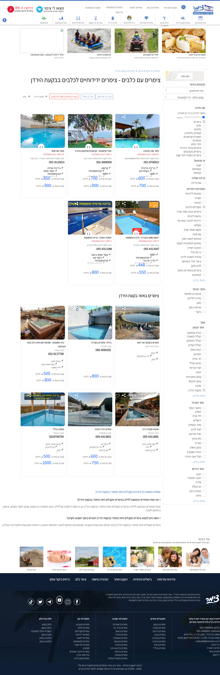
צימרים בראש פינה (118, 648)
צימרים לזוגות (136, 7)
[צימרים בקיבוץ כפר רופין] (137, 338)
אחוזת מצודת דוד (150, 429)
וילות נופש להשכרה (164, 24)
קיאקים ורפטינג (104, 54)
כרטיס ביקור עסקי (59, 579)
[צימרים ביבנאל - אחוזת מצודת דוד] (137, 425)
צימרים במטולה (120, 638)
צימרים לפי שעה (82, 644)
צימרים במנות (121, 655)
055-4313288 (104, 249)
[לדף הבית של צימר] (203, 14)
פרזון (89, 245)
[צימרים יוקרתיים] (146, 19)
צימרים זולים (83, 627)
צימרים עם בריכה (183, 22)
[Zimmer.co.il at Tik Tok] (31, 600)
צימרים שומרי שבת (142, 569)
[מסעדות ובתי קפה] (184, 30)
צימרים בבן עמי (120, 641)
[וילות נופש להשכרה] (164, 19)
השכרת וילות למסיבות (41, 631)
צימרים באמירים (120, 624)
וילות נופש (46, 624)
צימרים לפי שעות (96, 22)
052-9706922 (152, 162)
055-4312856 (151, 436)
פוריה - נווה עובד (37, 158)
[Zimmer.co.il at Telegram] (49, 600)
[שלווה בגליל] (42, 425)
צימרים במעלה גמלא (117, 658)
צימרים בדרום (159, 631)
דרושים (216, 654)
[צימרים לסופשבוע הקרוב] (18, 12)
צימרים (157, 71)
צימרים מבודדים (86, 569)
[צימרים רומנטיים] (170, 566)
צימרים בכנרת (159, 641)
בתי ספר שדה (83, 655)
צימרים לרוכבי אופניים (79, 651)
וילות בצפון (46, 627)
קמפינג (86, 648)
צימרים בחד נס (120, 627)
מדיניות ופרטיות (166, 579)
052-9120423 (57, 162)
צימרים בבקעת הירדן (124, 71)
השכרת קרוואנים (93, 7)
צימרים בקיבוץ (61, 22)
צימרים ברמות (121, 651)
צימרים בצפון (153, 7)
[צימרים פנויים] (200, 19)
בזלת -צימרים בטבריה (101, 342)
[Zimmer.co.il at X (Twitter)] (40, 600)
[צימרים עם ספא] (59, 566)
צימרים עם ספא (59, 569)
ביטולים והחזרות (142, 579)
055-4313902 (104, 436)
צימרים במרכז (159, 627)
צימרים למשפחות (114, 7)
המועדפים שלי (170, 7)
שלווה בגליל (58, 429)
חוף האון (87, 158)
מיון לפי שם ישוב (104, 96)
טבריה (136, 245)
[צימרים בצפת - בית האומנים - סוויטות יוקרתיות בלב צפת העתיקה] (42, 338)
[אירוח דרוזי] (112, 19)
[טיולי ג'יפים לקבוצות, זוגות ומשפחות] (42, 30)
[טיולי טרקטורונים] (136, 30)
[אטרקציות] (44, 19)
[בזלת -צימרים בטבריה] (89, 338)
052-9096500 (104, 162)
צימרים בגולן (159, 644)
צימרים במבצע (82, 624)
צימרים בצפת (121, 644)
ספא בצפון (46, 634)
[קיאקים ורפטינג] (89, 30)
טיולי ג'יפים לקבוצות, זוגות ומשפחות (47, 54)
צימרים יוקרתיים (146, 22)
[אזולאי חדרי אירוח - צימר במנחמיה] (89, 425)
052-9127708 (56, 354)
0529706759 (57, 436)
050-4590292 (104, 350)
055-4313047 (152, 249)
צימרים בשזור (121, 631)
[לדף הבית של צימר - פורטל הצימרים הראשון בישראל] (213, 603)
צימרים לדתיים (78, 22)
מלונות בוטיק (45, 638)
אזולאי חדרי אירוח (103, 429)
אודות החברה (213, 648)
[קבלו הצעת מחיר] (48, 12)
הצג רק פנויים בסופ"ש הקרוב (64, 96)
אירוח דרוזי (112, 22)
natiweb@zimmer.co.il (208, 641)
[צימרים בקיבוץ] (61, 19)
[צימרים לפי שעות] (95, 19)
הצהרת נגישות (100, 579)
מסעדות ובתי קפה (197, 54)
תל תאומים (134, 158)
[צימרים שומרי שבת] (142, 566)
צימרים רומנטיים (170, 569)
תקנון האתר (121, 579)
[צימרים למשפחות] (198, 566)
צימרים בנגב (159, 634)
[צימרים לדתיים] (78, 19)
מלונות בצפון (45, 641)
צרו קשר (119, 12)
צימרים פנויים (200, 22)
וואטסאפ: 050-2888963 (208, 631)
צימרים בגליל (159, 648)
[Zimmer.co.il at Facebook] (77, 600)
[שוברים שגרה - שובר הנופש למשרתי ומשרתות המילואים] (129, 19)
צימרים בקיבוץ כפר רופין (148, 342)
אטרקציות (44, 22)
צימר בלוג (80, 579)
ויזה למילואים (129, 22)
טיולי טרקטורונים (150, 54)
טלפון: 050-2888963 (210, 627)
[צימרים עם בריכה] (183, 19)
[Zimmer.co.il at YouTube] (58, 597)
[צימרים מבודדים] (87, 566)
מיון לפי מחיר (88, 96)
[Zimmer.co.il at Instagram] (68, 600)
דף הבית (215, 644)
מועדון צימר (214, 651)
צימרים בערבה (158, 638)
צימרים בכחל (121, 634)
